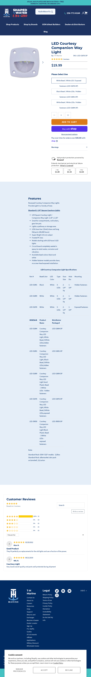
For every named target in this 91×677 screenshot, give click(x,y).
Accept (44, 670)
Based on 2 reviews (13, 506)
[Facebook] (63, 591)
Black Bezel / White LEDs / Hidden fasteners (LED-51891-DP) (69, 92)
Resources (30, 606)
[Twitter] (57, 591)
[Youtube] (69, 591)
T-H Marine (58, 55)
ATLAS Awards (32, 634)
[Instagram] (57, 595)
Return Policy (47, 595)
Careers (29, 603)
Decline (69, 670)
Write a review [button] (78, 511)
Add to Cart (69, 121)
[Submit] (52, 11)
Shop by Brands (31, 24)
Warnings (55, 147)
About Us (30, 600)
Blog (46, 31)
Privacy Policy (47, 603)
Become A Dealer (33, 620)
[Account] (83, 13)
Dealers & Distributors (75, 24)
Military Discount (33, 643)
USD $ (82, 590)
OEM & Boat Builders (51, 24)
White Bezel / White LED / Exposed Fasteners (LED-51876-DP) (68, 81)
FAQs (28, 609)
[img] (19, 542)
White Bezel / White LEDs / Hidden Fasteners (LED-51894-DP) (69, 103)
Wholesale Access (33, 646)
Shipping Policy (48, 597)
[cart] (86, 13)
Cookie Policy (58, 663)
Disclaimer (46, 609)
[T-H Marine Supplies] (15, 13)
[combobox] (45, 12)
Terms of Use (47, 600)
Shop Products (12, 24)
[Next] (43, 62)
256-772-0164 (73, 13)
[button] (57, 59)
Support (30, 612)
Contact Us (30, 598)
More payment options (69, 134)
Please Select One (59, 74)
